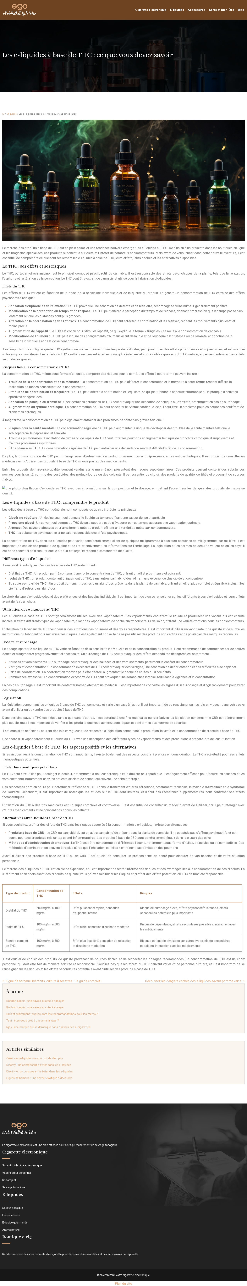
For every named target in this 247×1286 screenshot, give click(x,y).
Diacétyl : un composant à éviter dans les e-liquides (38, 1065)
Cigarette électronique (150, 10)
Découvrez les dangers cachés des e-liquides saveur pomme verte (193, 981)
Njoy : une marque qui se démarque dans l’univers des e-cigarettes (48, 1027)
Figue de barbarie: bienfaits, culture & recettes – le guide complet (53, 981)
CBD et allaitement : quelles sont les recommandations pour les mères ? (52, 1014)
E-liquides (177, 10)
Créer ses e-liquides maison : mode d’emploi (34, 1058)
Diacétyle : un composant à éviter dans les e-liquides (39, 1071)
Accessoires (196, 10)
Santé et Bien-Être (221, 10)
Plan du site (123, 1283)
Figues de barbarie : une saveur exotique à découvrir (39, 1078)
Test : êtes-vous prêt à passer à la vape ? (32, 1020)
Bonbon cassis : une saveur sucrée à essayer (35, 1001)
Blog (241, 10)
